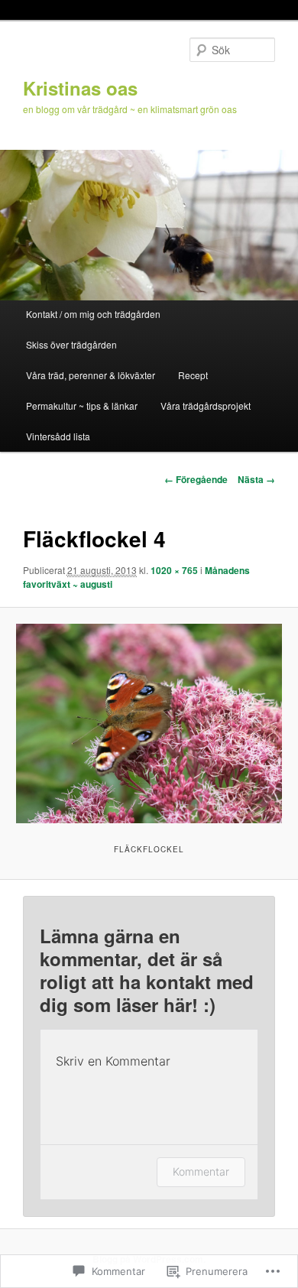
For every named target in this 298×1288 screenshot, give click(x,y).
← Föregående (196, 479)
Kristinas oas (80, 88)
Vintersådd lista (58, 436)
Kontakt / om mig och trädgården (93, 313)
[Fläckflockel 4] (148, 723)
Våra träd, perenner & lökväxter (90, 374)
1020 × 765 (174, 570)
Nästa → (256, 479)
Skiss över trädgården (71, 344)
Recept (193, 374)
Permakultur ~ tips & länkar (82, 405)
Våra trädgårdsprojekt (205, 405)
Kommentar (201, 1171)
